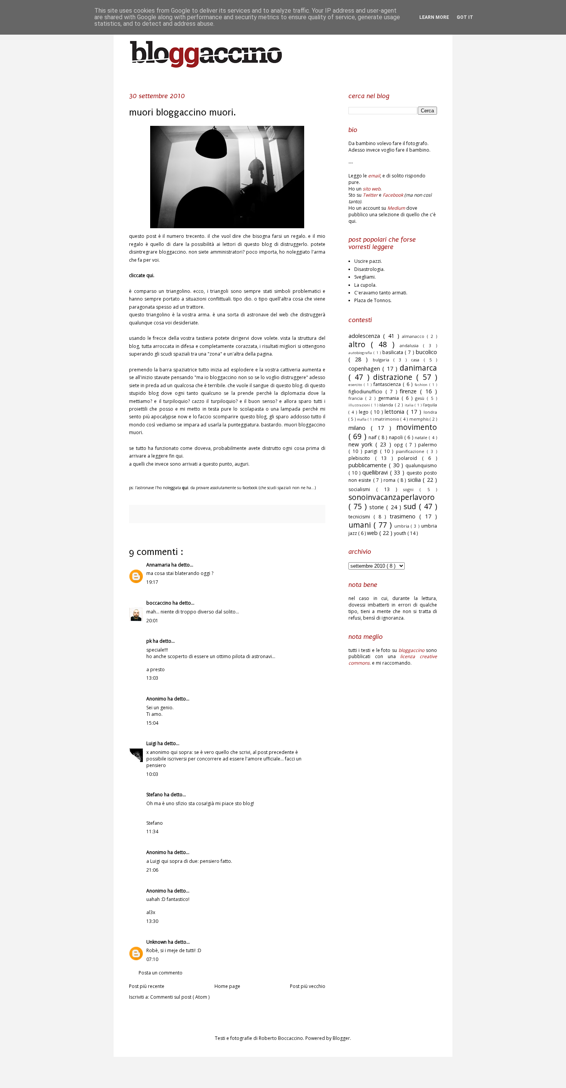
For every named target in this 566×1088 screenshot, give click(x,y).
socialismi (362, 489)
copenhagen (365, 368)
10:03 (152, 774)
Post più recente (146, 986)
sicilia (415, 479)
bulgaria (383, 360)
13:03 (152, 678)
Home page (227, 986)
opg (399, 444)
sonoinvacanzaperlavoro (391, 497)
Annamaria (158, 565)
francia (356, 398)
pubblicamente (368, 465)
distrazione (394, 377)
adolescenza (365, 335)
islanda (387, 405)
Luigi (151, 743)
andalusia (411, 345)
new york (361, 444)
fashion (422, 384)
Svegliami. (365, 277)
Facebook (393, 195)
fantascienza (388, 384)
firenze (410, 391)
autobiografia (360, 352)
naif (373, 437)
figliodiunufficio (366, 391)
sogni (411, 489)
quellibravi (376, 472)
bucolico (426, 352)
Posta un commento (161, 972)
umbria (402, 526)
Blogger (341, 1038)
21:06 (152, 870)
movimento (416, 427)
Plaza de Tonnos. (373, 300)
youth (400, 533)
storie (377, 507)
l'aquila (430, 405)
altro (359, 344)
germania (390, 398)
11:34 (152, 831)
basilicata (393, 352)
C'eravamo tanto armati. (380, 292)
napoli (396, 437)
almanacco (414, 336)
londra (430, 412)
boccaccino (159, 603)
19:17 (152, 582)
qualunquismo (421, 465)
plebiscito (361, 458)
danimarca (418, 368)
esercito (356, 384)
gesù (421, 398)
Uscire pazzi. (368, 261)
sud (411, 506)
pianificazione (411, 451)
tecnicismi (360, 516)
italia (410, 405)
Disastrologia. (369, 269)
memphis (419, 419)
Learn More (434, 17)
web (373, 532)
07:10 (152, 959)
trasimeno (404, 516)
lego (364, 412)
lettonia (396, 411)
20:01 (152, 620)
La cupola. (365, 285)
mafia (362, 419)
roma (390, 480)
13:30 (152, 921)
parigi (372, 451)
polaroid (410, 458)
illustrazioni (359, 405)
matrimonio (387, 419)
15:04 (152, 723)
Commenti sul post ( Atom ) (179, 997)
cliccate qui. (141, 275)
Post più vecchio (307, 986)
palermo (427, 444)
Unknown (157, 942)
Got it (465, 17)
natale (422, 437)
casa (417, 360)
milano (359, 427)
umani (360, 525)
